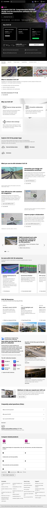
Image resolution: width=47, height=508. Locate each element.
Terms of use (21, 506)
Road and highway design (12, 147)
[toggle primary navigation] (2, 1)
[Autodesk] (7, 1)
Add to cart (36, 44)
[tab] (9, 71)
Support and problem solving (9, 428)
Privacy (2, 506)
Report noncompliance (15, 506)
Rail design (8, 153)
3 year (14, 45)
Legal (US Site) (26, 506)
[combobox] (17, 1)
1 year (9, 45)
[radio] (9, 34)
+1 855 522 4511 (17, 20)
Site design (32, 147)
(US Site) (9, 92)
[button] (23, 410)
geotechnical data (25, 278)
